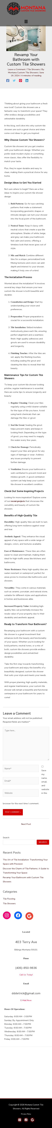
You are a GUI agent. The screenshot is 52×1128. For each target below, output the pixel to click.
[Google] (29, 916)
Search (6, 837)
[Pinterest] (20, 80)
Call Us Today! (26, 974)
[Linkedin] (26, 80)
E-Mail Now (26, 1000)
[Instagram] (7, 915)
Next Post (26, 824)
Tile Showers (33, 69)
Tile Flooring (9, 898)
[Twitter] (14, 80)
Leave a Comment (16, 69)
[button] (26, 22)
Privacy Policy (26, 1114)
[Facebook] (7, 80)
